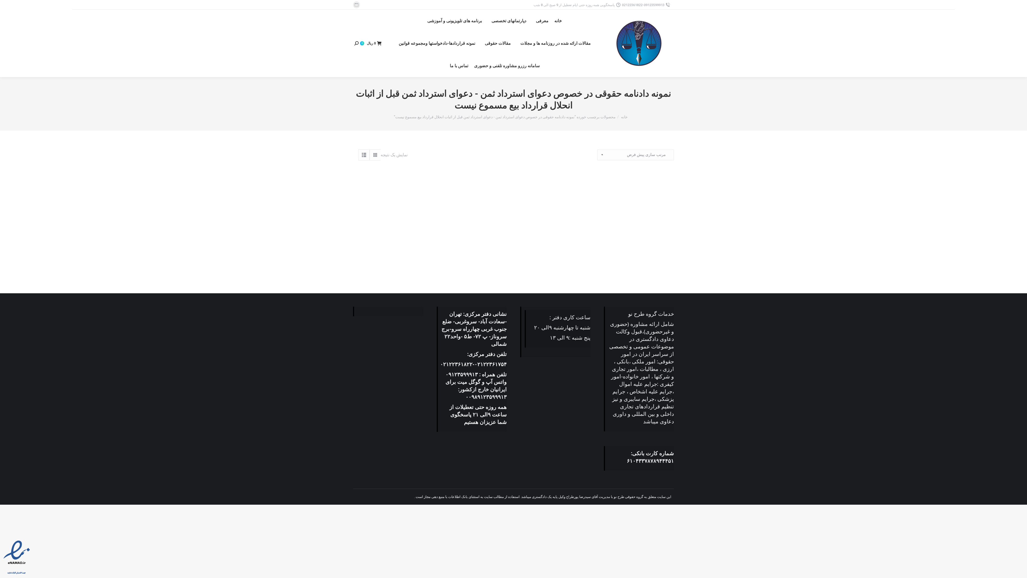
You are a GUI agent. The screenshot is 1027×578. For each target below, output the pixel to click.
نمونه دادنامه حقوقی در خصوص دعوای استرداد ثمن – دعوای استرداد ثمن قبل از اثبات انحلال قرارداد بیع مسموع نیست (624, 260)
